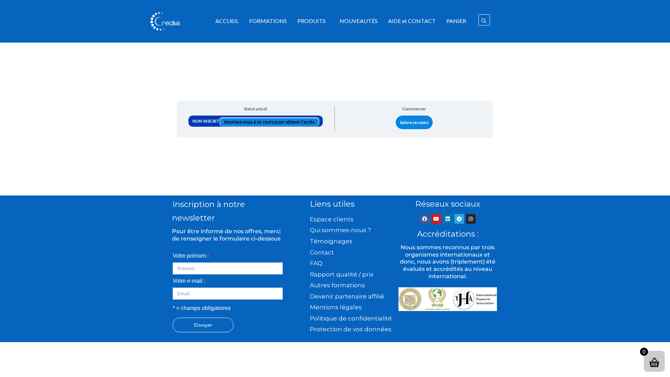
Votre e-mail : (191, 281)
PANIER (456, 20)
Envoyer (203, 325)
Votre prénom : (192, 256)
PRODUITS (311, 20)
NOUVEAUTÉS (359, 20)
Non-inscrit (206, 121)
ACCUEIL (227, 20)
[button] (313, 21)
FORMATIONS (268, 20)
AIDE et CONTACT (412, 20)
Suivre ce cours (414, 122)
